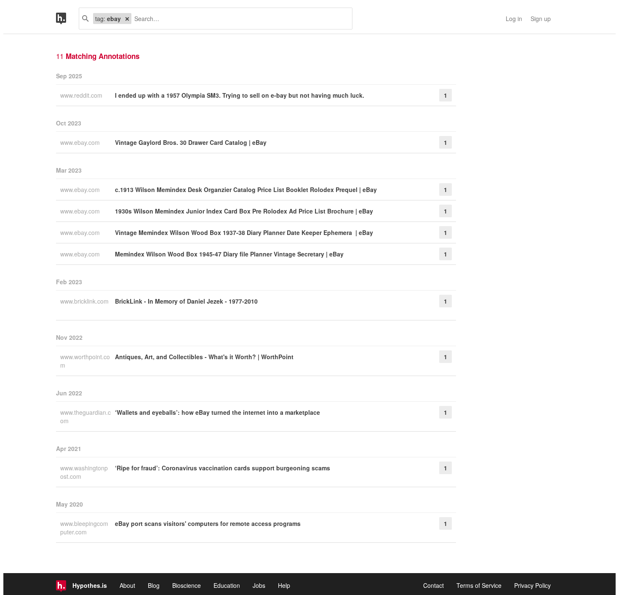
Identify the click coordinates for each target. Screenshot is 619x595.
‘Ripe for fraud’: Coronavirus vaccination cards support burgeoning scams (222, 468)
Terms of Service (479, 585)
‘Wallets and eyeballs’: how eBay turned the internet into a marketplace (217, 412)
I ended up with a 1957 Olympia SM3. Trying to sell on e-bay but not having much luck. (239, 95)
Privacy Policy (532, 585)
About (127, 585)
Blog (154, 585)
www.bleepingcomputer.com (84, 527)
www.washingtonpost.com (84, 472)
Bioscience (186, 585)
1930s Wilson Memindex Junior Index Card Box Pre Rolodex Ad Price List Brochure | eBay (244, 211)
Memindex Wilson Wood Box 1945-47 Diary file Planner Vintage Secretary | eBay (229, 254)
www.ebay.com (80, 142)
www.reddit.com (82, 95)
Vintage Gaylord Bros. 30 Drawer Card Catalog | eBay (191, 142)
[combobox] (238, 18)
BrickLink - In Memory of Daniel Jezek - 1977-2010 (186, 301)
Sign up (541, 18)
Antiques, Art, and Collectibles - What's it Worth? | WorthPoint (204, 356)
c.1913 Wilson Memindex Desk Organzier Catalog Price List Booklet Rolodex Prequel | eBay (246, 189)
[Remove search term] (127, 18)
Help (284, 585)
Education (226, 585)
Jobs (259, 585)
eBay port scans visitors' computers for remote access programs (208, 523)
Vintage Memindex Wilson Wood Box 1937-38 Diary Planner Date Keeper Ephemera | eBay (244, 232)
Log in (514, 18)
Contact (433, 585)
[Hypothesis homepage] (67, 18)
